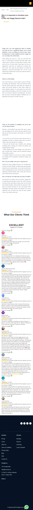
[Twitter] (27, 423)
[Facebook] (24, 423)
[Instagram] (21, 423)
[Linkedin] (30, 423)
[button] (30, 3)
